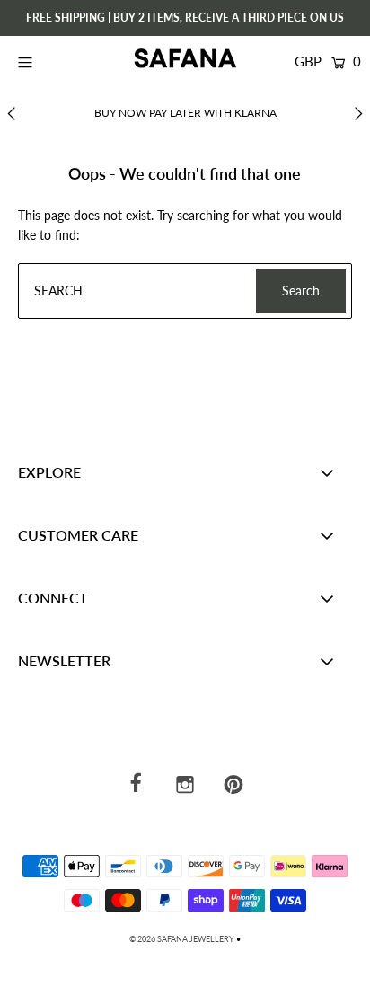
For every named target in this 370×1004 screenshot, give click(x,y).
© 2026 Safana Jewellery (181, 939)
